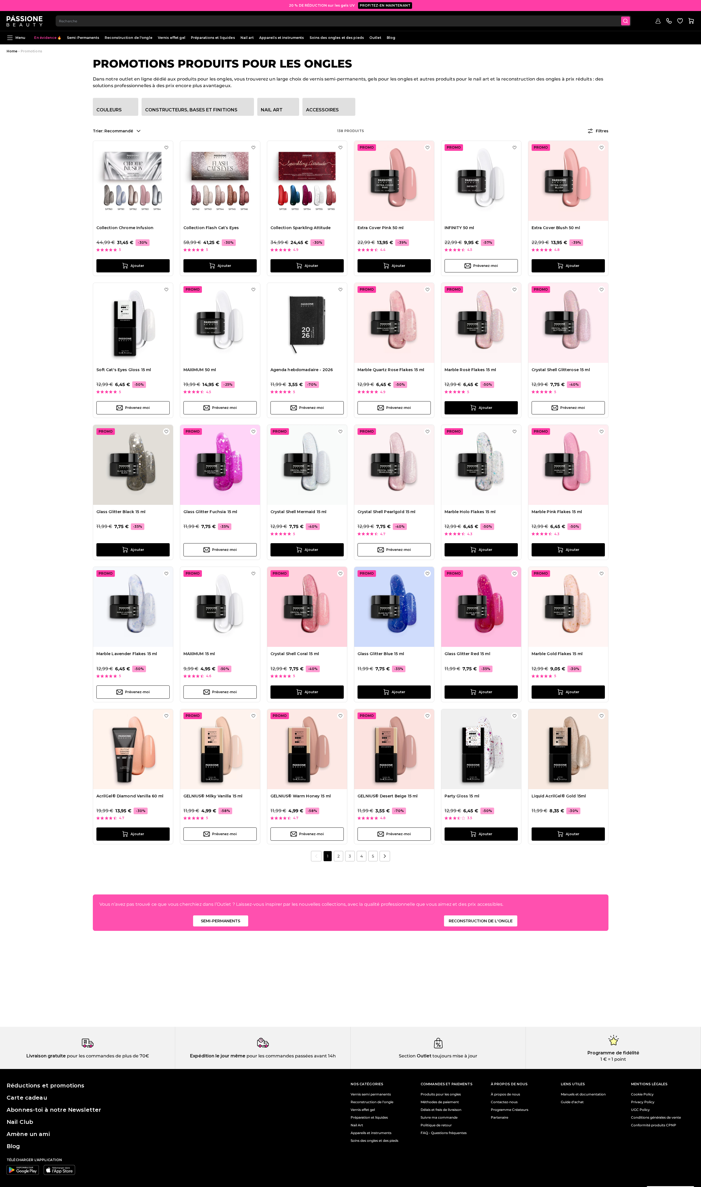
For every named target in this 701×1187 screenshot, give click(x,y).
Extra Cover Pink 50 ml (381, 227)
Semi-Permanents (83, 38)
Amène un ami (28, 1134)
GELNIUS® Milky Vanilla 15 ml (213, 796)
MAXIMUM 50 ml (199, 369)
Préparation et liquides (369, 1117)
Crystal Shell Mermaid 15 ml (298, 511)
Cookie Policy (642, 1094)
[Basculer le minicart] (691, 21)
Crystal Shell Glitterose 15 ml (561, 369)
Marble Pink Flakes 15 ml (557, 511)
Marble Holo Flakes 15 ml (470, 511)
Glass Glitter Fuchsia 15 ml (210, 511)
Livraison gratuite (46, 1056)
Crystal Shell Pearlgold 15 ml (387, 511)
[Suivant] (385, 856)
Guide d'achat (572, 1102)
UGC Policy (640, 1109)
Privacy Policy (642, 1102)
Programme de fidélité (613, 1052)
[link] (316, 856)
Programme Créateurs (509, 1109)
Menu (20, 38)
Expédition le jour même (217, 1056)
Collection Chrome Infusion (125, 227)
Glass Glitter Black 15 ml (121, 511)
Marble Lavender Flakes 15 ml (126, 653)
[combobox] (343, 20)
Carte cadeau (27, 1097)
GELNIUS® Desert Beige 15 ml (388, 796)
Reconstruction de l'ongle (128, 38)
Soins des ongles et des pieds (337, 38)
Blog (391, 38)
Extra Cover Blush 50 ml (556, 227)
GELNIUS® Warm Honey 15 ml (300, 796)
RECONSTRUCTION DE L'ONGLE (481, 920)
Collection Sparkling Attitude (300, 227)
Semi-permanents (220, 920)
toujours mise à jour (454, 1056)
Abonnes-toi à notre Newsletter (54, 1109)
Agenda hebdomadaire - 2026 (301, 369)
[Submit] (625, 20)
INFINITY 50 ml (459, 227)
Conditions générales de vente (656, 1117)
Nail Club (20, 1122)
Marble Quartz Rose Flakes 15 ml (391, 369)
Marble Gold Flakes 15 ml (557, 653)
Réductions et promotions (45, 1085)
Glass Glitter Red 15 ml (467, 653)
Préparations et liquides (213, 38)
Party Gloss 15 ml (462, 796)
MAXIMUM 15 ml (199, 653)
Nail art (247, 38)
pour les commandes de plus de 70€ (107, 1056)
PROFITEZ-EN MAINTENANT (385, 5)
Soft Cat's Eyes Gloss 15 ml (123, 369)
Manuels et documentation (583, 1094)
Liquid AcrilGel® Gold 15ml (559, 796)
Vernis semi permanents (371, 1094)
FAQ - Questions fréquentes (444, 1133)
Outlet (375, 38)
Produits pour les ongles (441, 1094)
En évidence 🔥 (47, 38)
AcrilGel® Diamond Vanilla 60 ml (129, 796)
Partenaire (499, 1117)
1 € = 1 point (613, 1059)
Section (407, 1056)
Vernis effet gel (171, 38)
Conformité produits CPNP (653, 1125)
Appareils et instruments (281, 38)
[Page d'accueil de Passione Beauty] (24, 20)
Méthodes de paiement (440, 1102)
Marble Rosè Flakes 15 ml (470, 369)
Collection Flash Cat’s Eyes (211, 227)
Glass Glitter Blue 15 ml (381, 653)
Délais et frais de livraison (441, 1109)
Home (12, 51)
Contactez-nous (504, 1102)
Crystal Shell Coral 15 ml (294, 653)
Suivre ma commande (439, 1117)
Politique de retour (436, 1125)
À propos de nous (505, 1094)
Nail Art (357, 1125)
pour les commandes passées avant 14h (290, 1056)
